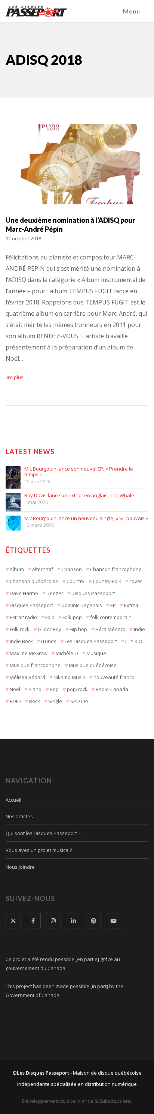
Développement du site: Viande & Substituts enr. (77, 1101)
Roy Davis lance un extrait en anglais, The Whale (79, 496)
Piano (34, 689)
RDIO (15, 701)
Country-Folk (107, 581)
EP (113, 605)
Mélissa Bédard (27, 677)
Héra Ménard (110, 629)
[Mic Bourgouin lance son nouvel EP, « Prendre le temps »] (13, 473)
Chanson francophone (116, 569)
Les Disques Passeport (91, 641)
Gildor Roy (49, 629)
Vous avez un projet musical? (39, 850)
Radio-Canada (112, 689)
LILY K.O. (134, 641)
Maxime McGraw (28, 653)
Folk (49, 617)
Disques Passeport (93, 593)
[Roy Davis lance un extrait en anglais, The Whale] (13, 500)
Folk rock (20, 629)
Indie (139, 629)
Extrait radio (23, 617)
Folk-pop (72, 617)
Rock (34, 701)
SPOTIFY (79, 701)
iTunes (48, 641)
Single (55, 701)
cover (135, 581)
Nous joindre (20, 867)
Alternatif (42, 569)
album (17, 569)
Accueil (13, 799)
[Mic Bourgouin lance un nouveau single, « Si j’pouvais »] (13, 523)
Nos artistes (19, 816)
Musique (96, 653)
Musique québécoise (93, 665)
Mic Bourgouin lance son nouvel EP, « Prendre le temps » (78, 472)
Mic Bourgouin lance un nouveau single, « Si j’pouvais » (86, 519)
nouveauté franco (114, 677)
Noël (15, 689)
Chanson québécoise (34, 581)
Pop (54, 689)
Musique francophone (35, 665)
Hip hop (78, 629)
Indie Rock (21, 641)
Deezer (54, 593)
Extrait (131, 605)
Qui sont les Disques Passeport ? (43, 833)
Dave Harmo (24, 593)
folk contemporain (111, 617)
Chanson (71, 569)
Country (75, 581)
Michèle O (67, 653)
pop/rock (77, 689)
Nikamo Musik (69, 677)
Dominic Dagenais (81, 605)
